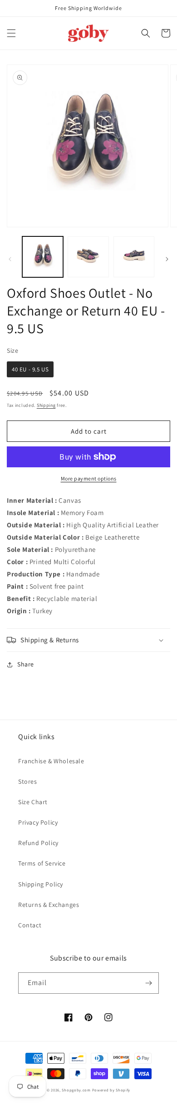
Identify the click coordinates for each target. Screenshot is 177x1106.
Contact (29, 925)
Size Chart (33, 802)
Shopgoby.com (76, 1089)
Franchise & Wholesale (51, 761)
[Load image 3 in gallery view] (133, 256)
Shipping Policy (40, 884)
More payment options (89, 478)
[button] (11, 33)
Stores (27, 781)
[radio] (30, 369)
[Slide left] (10, 259)
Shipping (46, 405)
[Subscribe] (148, 983)
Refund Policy (38, 843)
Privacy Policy (38, 822)
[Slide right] (167, 259)
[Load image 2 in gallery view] (88, 256)
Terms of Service (42, 863)
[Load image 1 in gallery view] (42, 256)
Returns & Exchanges (48, 905)
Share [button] (25, 664)
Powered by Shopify (111, 1089)
